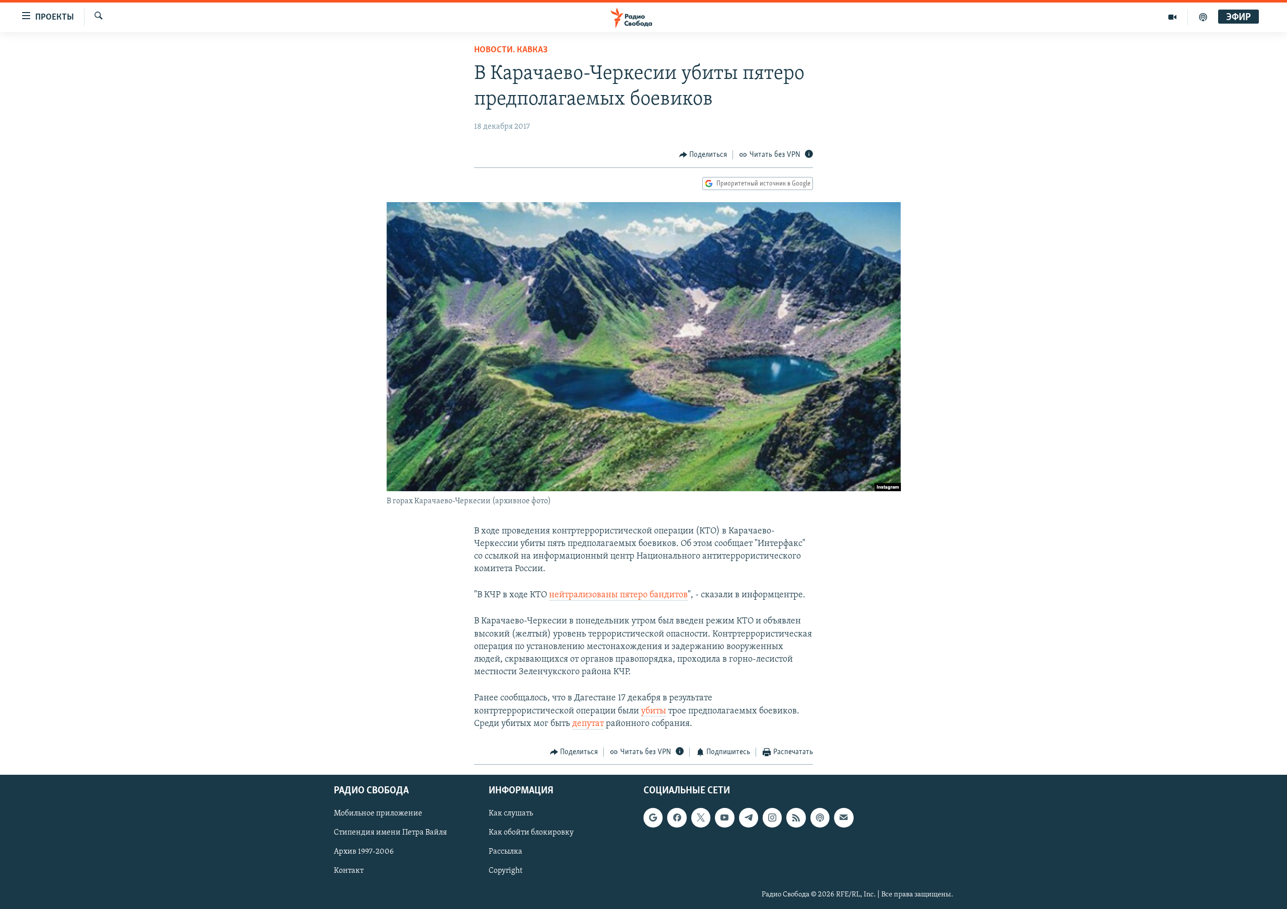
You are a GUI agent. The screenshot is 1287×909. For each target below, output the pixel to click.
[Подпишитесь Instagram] (772, 818)
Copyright (505, 871)
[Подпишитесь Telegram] (748, 818)
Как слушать (511, 814)
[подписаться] (843, 818)
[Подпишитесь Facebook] (676, 818)
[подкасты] (1203, 17)
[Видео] (1172, 17)
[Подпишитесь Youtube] (724, 818)
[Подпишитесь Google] (653, 818)
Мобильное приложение (378, 814)
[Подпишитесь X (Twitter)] (700, 818)
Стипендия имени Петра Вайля (390, 833)
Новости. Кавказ (510, 50)
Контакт (348, 871)
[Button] (703, 154)
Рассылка (505, 852)
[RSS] (795, 818)
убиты (653, 711)
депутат (588, 724)
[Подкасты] (820, 818)
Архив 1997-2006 (364, 852)
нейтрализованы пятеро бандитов (618, 595)
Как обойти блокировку (531, 833)
